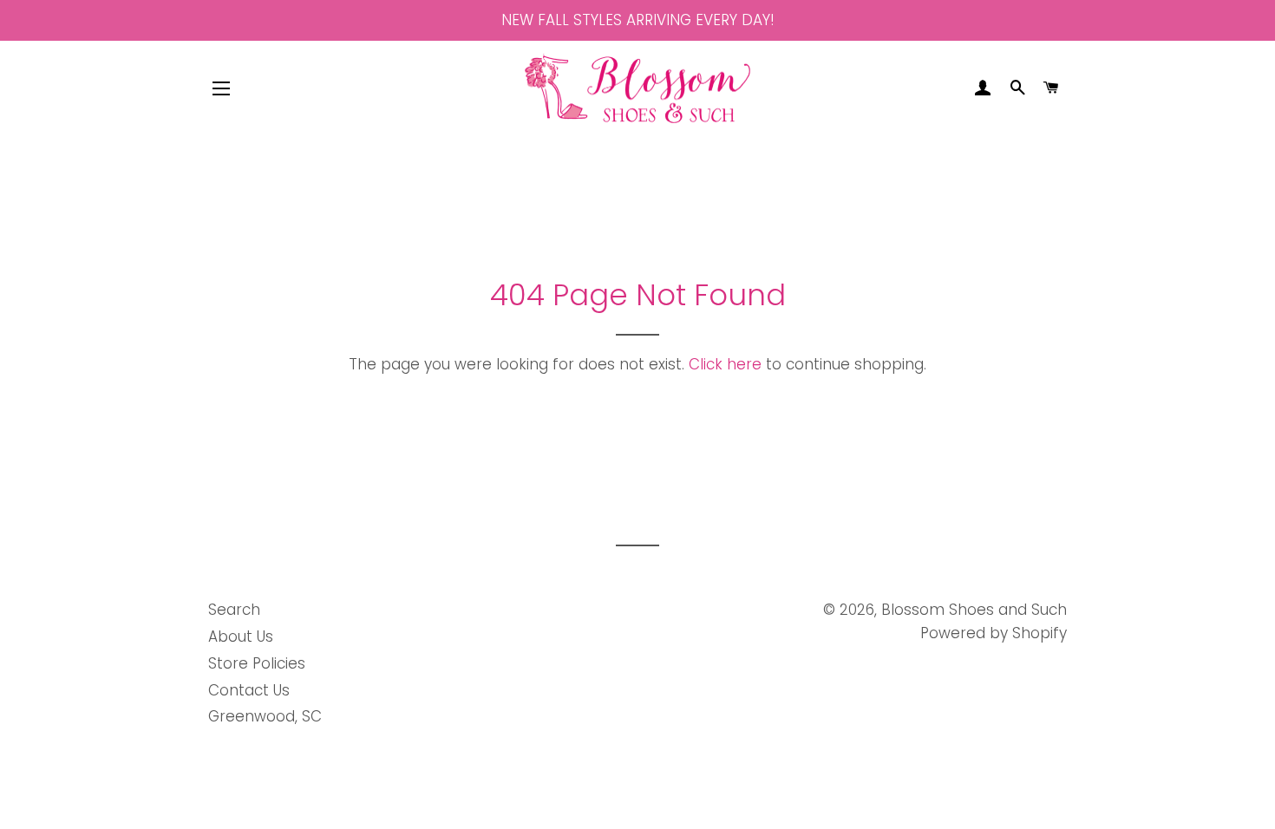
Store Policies (256, 663)
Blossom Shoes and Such (974, 609)
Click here (725, 364)
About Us (240, 636)
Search (234, 609)
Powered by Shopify (993, 633)
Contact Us (249, 690)
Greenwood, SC (265, 716)
